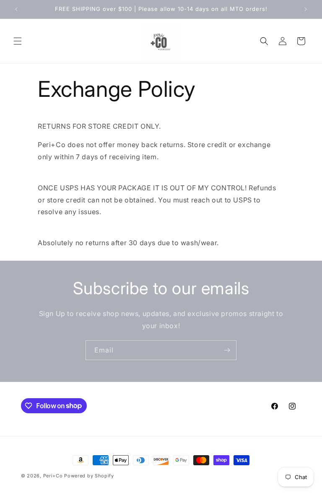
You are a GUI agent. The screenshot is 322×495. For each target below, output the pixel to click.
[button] (17, 41)
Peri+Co (53, 476)
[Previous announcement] (16, 9)
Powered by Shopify (89, 476)
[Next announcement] (305, 9)
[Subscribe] (227, 350)
